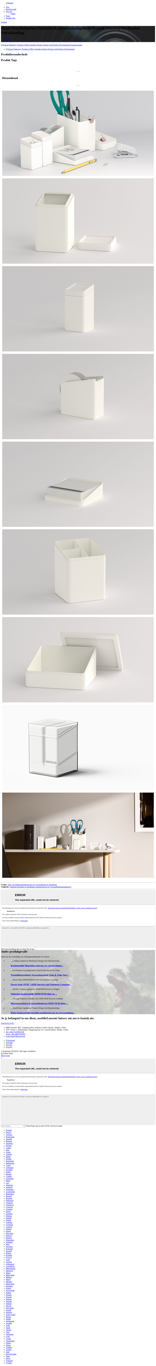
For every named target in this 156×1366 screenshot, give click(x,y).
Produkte (9, 41)
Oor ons (9, 11)
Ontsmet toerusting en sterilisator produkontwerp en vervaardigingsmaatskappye (40, 887)
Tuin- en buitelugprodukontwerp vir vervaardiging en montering (32, 885)
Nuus (8, 16)
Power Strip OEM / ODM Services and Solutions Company (40, 984)
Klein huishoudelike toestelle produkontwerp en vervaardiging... (43, 1013)
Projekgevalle (11, 9)
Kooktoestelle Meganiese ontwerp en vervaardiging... (37, 965)
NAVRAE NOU (7, 1023)
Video (13, 14)
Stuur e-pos (5, 1056)
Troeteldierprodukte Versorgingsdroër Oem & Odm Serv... (40, 975)
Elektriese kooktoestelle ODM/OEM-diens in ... (34, 994)
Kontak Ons (10, 18)
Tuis (7, 7)
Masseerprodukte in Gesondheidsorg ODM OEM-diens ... (39, 1003)
